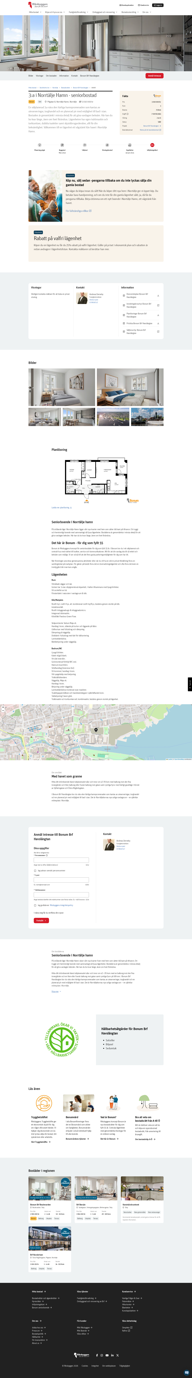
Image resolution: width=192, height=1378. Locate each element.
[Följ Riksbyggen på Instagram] (102, 1355)
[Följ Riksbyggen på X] (117, 1355)
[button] (125, 114)
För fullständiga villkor (77, 211)
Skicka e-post (93, 300)
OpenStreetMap (179, 759)
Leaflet (170, 759)
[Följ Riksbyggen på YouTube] (107, 1355)
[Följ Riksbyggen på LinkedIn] (112, 1355)
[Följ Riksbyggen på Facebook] (97, 1355)
